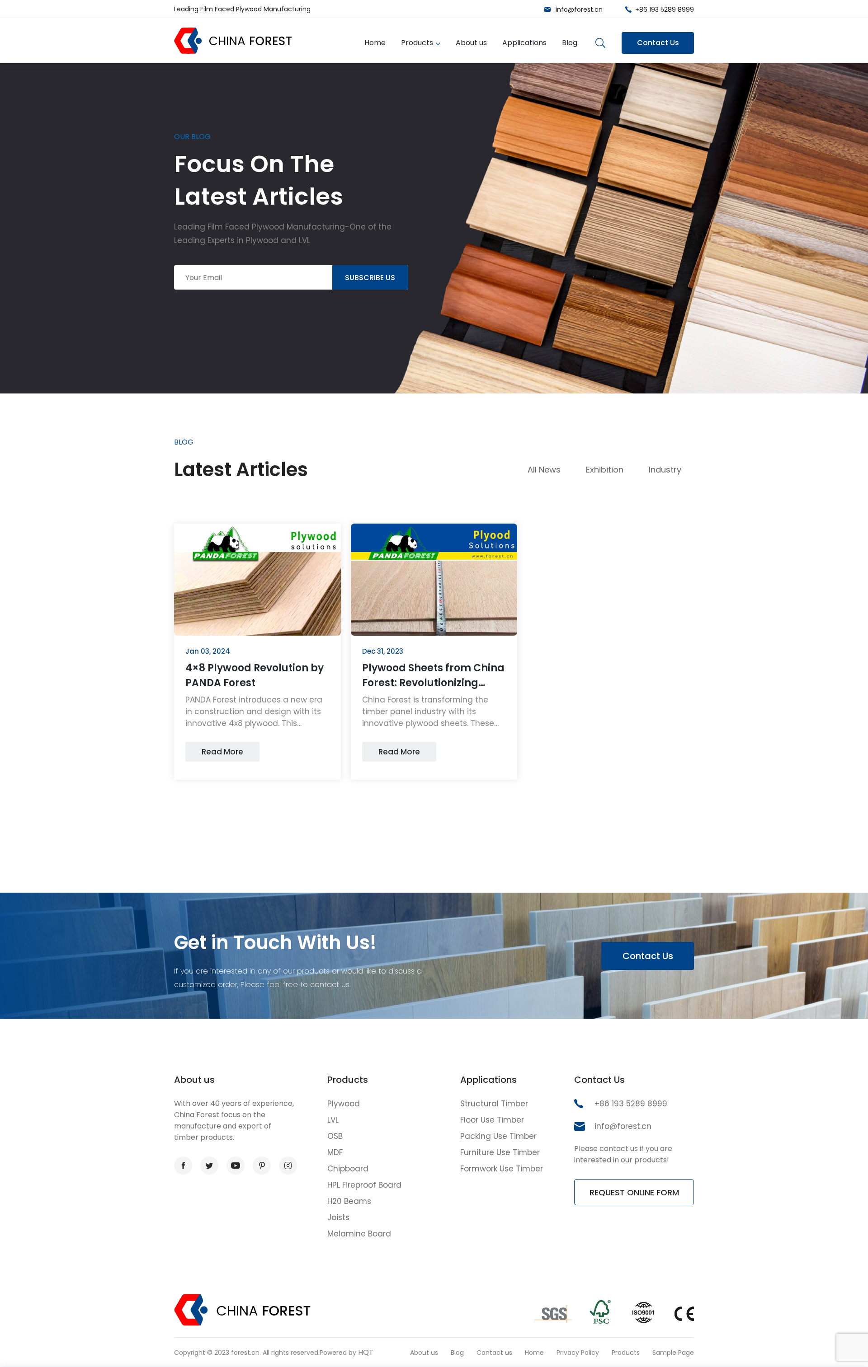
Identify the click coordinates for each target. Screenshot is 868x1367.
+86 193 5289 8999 (664, 9)
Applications (524, 42)
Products (417, 42)
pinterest (262, 1165)
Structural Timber (494, 1103)
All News (544, 469)
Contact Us (658, 42)
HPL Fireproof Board (364, 1185)
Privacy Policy (578, 1352)
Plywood (343, 1103)
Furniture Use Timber (500, 1152)
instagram (288, 1165)
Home (375, 42)
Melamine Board (359, 1233)
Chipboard (347, 1168)
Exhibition (604, 469)
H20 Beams (349, 1201)
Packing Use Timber (498, 1136)
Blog (569, 42)
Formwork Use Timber (501, 1168)
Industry (665, 469)
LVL (333, 1119)
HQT (365, 1352)
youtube (235, 1165)
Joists (338, 1217)
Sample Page (673, 1352)
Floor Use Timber (492, 1119)
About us (471, 42)
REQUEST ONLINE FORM (634, 1192)
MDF (335, 1152)
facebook (183, 1165)
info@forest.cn (579, 9)
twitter (209, 1165)
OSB (335, 1136)
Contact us (494, 1352)
